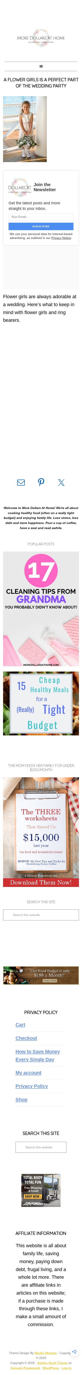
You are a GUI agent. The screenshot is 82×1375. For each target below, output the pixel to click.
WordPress (51, 1368)
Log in (67, 1368)
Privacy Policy (32, 1086)
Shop (21, 1099)
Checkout (26, 1038)
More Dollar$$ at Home (41, 37)
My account (28, 1072)
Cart (20, 1024)
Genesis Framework (25, 1368)
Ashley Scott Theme (52, 1363)
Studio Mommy (46, 1353)
